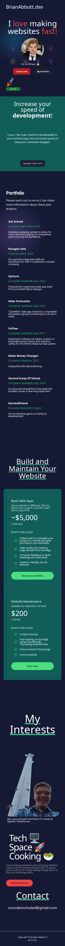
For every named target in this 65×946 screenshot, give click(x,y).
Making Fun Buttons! (19, 883)
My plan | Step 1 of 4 (32, 163)
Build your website (32, 575)
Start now (32, 666)
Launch (13, 89)
